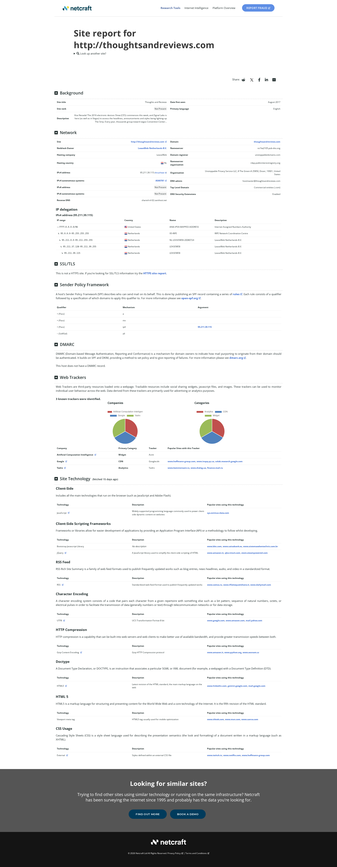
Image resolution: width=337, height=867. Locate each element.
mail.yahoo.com (254, 620)
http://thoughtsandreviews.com (147, 141)
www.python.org (233, 652)
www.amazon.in (215, 552)
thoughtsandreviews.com (267, 141)
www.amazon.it (215, 652)
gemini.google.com (237, 685)
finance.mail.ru (215, 467)
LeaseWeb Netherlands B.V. (152, 148)
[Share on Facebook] (259, 79)
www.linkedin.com (217, 685)
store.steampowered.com (254, 552)
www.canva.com (249, 719)
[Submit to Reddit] (243, 79)
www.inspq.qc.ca (205, 461)
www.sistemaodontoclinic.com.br (260, 546)
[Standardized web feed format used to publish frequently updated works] (62, 584)
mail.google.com (256, 685)
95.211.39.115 (205, 326)
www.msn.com (232, 719)
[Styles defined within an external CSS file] (66, 755)
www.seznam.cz (251, 652)
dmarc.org (236, 357)
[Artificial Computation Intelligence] (95, 454)
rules (236, 294)
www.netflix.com (232, 755)
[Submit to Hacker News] (274, 79)
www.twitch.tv (214, 755)
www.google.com (216, 620)
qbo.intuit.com (232, 552)
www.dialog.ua (198, 467)
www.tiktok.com (215, 719)
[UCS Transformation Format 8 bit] (63, 620)
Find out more (148, 814)
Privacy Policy (174, 853)
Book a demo (188, 814)
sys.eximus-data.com (218, 512)
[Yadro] (64, 467)
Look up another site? (92, 53)
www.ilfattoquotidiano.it (236, 584)
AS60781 (160, 180)
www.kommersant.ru (179, 467)
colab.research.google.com (229, 461)
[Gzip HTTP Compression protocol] (81, 652)
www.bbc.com (214, 546)
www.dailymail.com (260, 584)
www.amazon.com (235, 620)
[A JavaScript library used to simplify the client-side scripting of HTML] (65, 552)
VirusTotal (159, 173)
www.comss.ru (214, 584)
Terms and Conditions (196, 853)
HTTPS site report (154, 273)
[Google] (66, 461)
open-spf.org (189, 298)
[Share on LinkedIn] (266, 79)
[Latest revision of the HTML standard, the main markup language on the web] (65, 685)
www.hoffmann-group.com (182, 461)
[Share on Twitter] (252, 79)
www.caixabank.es (232, 546)
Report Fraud (256, 8)
